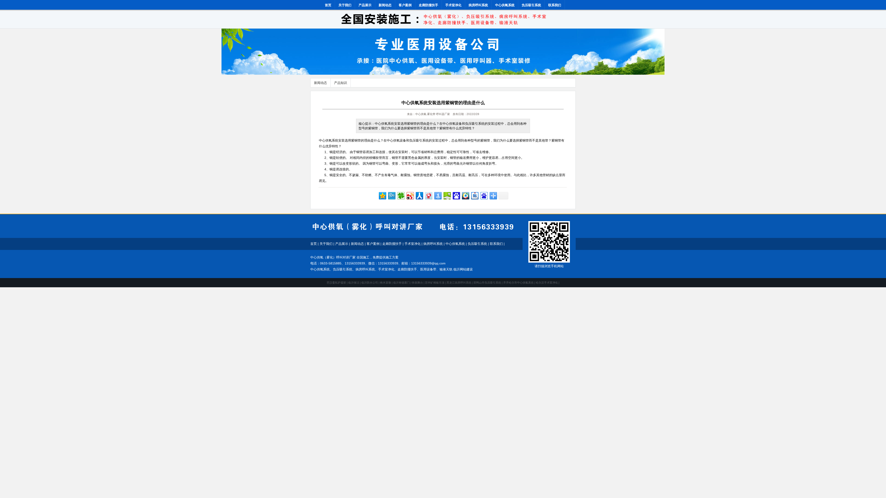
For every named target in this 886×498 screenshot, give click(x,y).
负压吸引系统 (531, 5)
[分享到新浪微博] (410, 195)
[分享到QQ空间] (382, 195)
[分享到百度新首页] (483, 195)
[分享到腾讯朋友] (400, 195)
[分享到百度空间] (447, 195)
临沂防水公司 (369, 282)
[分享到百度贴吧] (474, 195)
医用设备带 (428, 269)
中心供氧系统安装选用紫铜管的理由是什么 (443, 102)
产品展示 (365, 5)
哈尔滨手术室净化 (547, 282)
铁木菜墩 (385, 282)
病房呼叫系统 (478, 5)
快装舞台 (417, 282)
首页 (328, 5)
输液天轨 (446, 269)
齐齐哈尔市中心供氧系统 (518, 282)
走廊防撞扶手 (428, 5)
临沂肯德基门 (401, 282)
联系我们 (554, 5)
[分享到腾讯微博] (391, 195)
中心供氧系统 (505, 5)
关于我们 (344, 5)
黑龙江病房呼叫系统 (458, 282)
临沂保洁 (353, 282)
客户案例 (405, 5)
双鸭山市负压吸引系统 (487, 282)
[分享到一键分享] (437, 195)
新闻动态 (385, 5)
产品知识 (340, 83)
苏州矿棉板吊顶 (434, 282)
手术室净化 (453, 5)
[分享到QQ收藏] (465, 195)
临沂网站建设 (463, 269)
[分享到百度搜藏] (456, 195)
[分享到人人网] (419, 195)
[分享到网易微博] (428, 195)
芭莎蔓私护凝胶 (336, 282)
